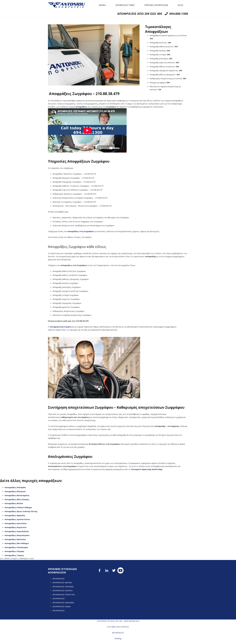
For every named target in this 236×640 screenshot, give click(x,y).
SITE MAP (111, 626)
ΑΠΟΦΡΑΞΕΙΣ (59, 578)
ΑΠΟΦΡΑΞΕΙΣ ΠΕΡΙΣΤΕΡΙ (64, 594)
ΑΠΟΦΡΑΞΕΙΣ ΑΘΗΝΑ (62, 582)
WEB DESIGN (129, 621)
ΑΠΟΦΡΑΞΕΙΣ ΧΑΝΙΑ (61, 606)
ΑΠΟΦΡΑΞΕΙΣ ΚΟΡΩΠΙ (63, 590)
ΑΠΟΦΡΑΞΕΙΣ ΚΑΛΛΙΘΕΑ (63, 602)
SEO (137, 621)
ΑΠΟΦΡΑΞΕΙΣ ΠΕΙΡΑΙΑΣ (63, 586)
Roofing (118, 638)
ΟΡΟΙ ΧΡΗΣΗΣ (122, 626)
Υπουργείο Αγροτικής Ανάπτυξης (146, 469)
